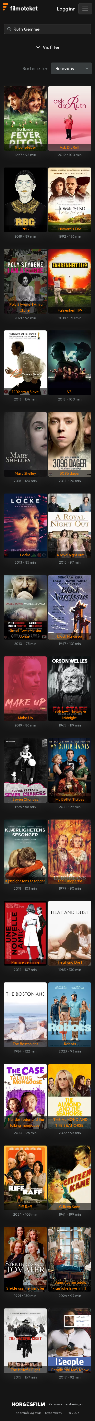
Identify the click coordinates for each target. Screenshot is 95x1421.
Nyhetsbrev (53, 1413)
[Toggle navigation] (85, 8)
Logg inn (66, 9)
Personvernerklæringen (66, 1404)
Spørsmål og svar (28, 1413)
